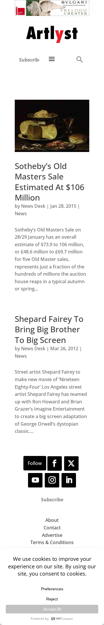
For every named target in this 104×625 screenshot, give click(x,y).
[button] (79, 59)
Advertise (52, 535)
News (21, 213)
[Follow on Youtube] (35, 480)
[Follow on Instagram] (52, 480)
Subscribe (29, 60)
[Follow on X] (71, 463)
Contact (52, 527)
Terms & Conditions (52, 542)
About (52, 520)
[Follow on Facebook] (54, 463)
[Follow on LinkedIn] (69, 480)
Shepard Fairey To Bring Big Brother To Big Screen (49, 329)
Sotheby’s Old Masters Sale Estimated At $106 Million (49, 181)
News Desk (33, 206)
